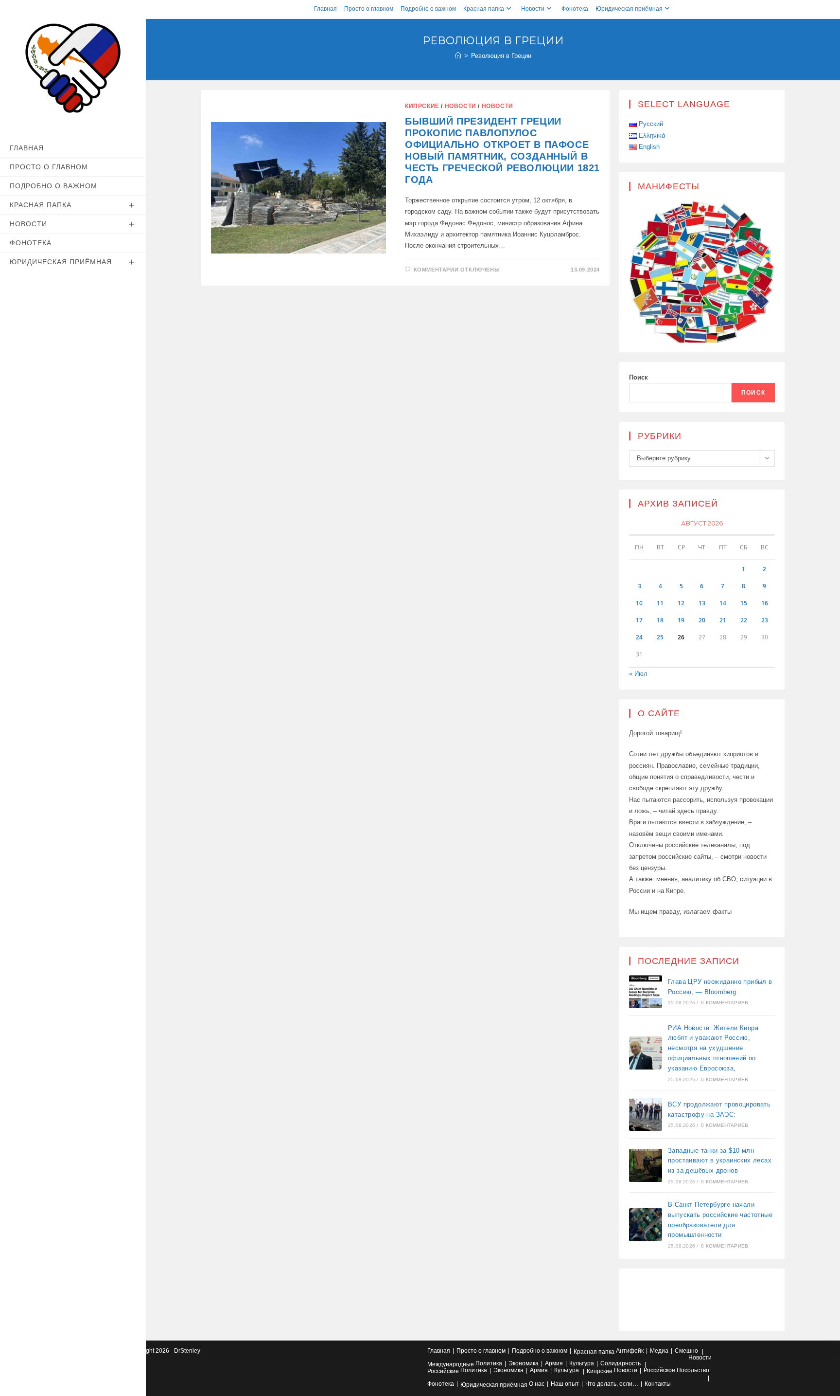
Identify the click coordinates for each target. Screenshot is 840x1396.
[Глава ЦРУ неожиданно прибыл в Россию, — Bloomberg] (645, 991)
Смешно (686, 1350)
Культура (581, 1363)
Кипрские (422, 106)
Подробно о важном (428, 8)
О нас (536, 1383)
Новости (532, 8)
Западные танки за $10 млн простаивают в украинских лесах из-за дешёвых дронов (719, 1161)
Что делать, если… (611, 1383)
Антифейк (630, 1350)
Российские (443, 1371)
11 (660, 603)
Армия (554, 1363)
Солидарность (620, 1363)
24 (639, 637)
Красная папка (483, 8)
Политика (488, 1363)
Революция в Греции (501, 55)
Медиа (659, 1350)
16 (764, 603)
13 (702, 603)
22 (743, 620)
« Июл (638, 673)
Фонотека (574, 8)
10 (639, 603)
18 (660, 620)
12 (681, 603)
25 (660, 637)
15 (743, 603)
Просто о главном (368, 8)
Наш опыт (565, 1383)
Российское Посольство (676, 1370)
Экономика (523, 1363)
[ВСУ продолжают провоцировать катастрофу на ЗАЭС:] (645, 1114)
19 (681, 620)
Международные (450, 1364)
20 (702, 620)
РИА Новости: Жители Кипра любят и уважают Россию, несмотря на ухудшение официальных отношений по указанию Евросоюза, (713, 1048)
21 (722, 620)
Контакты (658, 1383)
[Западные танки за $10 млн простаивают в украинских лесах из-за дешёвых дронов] (645, 1165)
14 (722, 603)
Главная (325, 8)
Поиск (638, 377)
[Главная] (458, 55)
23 (764, 620)
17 (639, 620)
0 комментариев (724, 1002)
